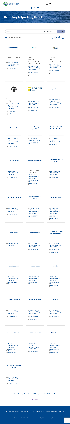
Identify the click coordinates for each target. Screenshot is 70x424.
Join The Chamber (51, 394)
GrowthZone (55, 418)
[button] (6, 37)
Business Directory (18, 394)
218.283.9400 (40, 412)
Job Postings (36, 394)
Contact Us (43, 394)
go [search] (62, 31)
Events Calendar (28, 394)
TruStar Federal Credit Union (55, 59)
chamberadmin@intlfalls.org (55, 412)
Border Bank (34, 99)
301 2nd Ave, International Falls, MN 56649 (20, 412)
